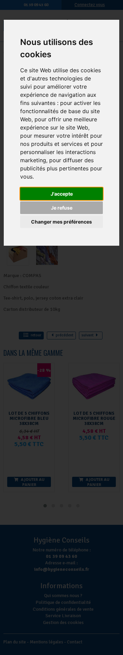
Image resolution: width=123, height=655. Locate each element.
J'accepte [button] (62, 194)
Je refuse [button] (61, 208)
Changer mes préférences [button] (61, 222)
